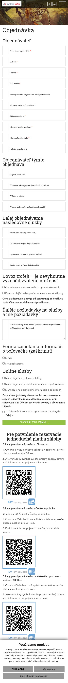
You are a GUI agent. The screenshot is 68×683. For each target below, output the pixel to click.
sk (49, 4)
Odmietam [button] (49, 669)
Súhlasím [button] (18, 669)
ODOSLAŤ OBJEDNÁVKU (34, 422)
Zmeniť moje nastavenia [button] (33, 676)
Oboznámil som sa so (33, 413)
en (54, 4)
